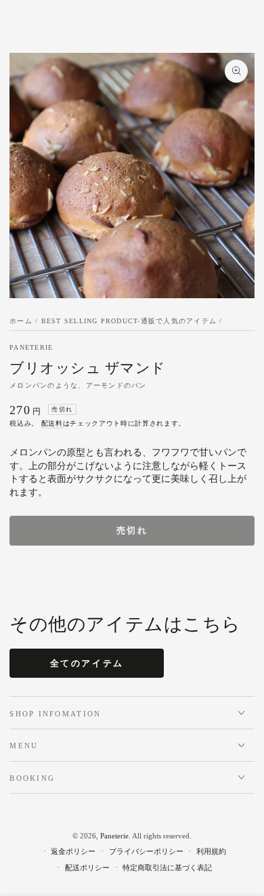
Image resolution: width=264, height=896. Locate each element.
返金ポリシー (73, 851)
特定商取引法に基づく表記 (167, 867)
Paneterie (31, 347)
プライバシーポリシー (146, 851)
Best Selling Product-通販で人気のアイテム (129, 321)
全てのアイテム (87, 663)
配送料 (52, 423)
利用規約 (211, 851)
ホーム (20, 321)
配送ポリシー (87, 867)
